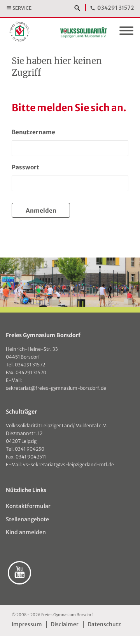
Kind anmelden (26, 532)
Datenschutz (104, 624)
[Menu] (126, 32)
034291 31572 (115, 7)
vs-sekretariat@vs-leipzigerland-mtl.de (68, 464)
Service (22, 8)
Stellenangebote (27, 519)
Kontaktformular (28, 506)
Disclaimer (65, 624)
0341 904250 (29, 449)
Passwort (25, 167)
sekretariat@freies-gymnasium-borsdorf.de (56, 388)
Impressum (27, 624)
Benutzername (33, 132)
